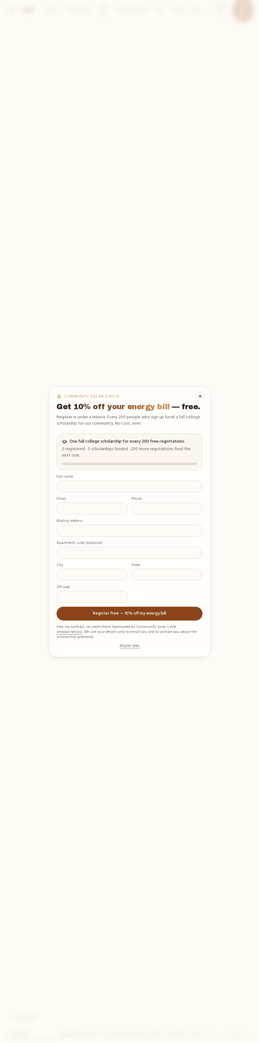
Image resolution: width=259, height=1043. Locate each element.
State (135, 565)
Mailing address (70, 521)
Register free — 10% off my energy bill (129, 613)
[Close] (200, 396)
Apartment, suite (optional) (80, 543)
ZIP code (63, 587)
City (60, 565)
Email (61, 499)
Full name (65, 477)
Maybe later (130, 645)
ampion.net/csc (69, 632)
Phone (136, 499)
